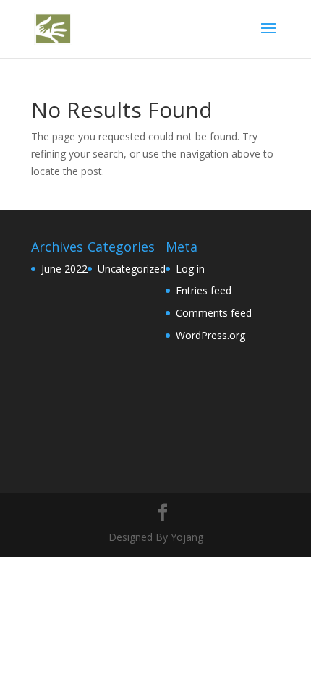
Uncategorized (132, 269)
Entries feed (203, 290)
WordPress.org (210, 335)
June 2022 (64, 269)
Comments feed (214, 313)
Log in (190, 269)
